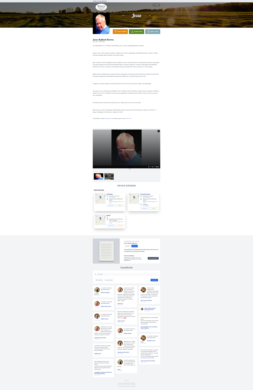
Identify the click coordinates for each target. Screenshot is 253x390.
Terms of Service (130, 384)
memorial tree (108, 118)
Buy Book (135, 246)
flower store (128, 118)
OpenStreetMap (128, 386)
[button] (100, 197)
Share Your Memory (153, 258)
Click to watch (146, 205)
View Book (127, 246)
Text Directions (111, 205)
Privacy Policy (122, 384)
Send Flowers (120, 225)
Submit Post (154, 280)
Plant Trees (120, 205)
